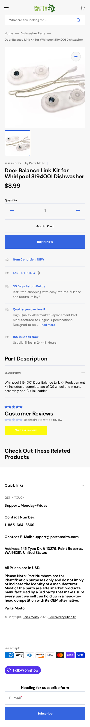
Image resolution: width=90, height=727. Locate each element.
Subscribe (45, 713)
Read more (47, 325)
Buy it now (45, 242)
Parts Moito (31, 617)
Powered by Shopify (62, 617)
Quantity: (11, 200)
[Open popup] (38, 273)
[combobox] (45, 20)
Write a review (26, 430)
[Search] (79, 20)
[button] (6, 8)
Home (9, 33)
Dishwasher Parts (33, 33)
